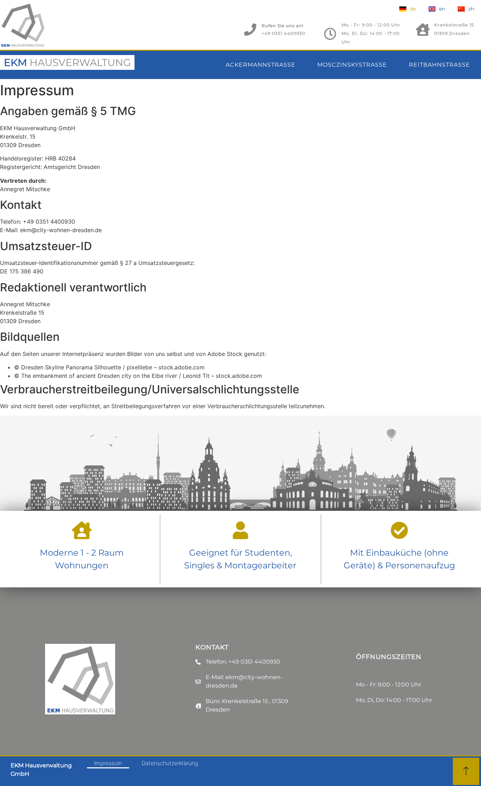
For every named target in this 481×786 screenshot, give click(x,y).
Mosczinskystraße (352, 64)
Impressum (108, 763)
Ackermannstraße (260, 64)
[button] (466, 771)
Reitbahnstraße (439, 64)
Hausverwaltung (67, 62)
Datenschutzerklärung (170, 763)
